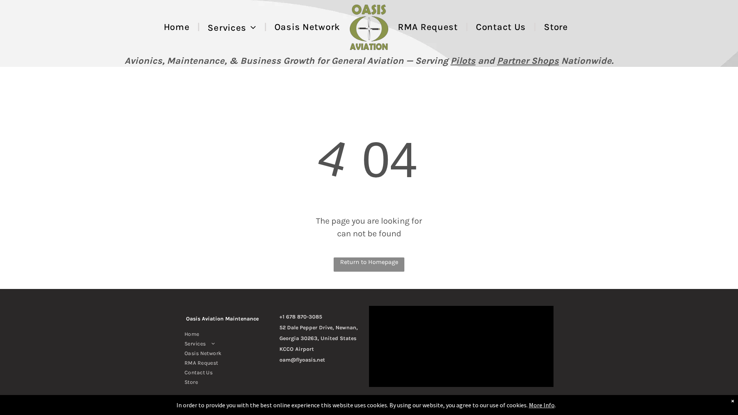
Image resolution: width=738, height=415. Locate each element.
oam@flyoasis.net (302, 360)
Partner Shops (528, 60)
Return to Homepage (369, 262)
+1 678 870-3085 (300, 317)
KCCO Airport (296, 349)
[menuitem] (178, 27)
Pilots (462, 60)
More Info (542, 405)
